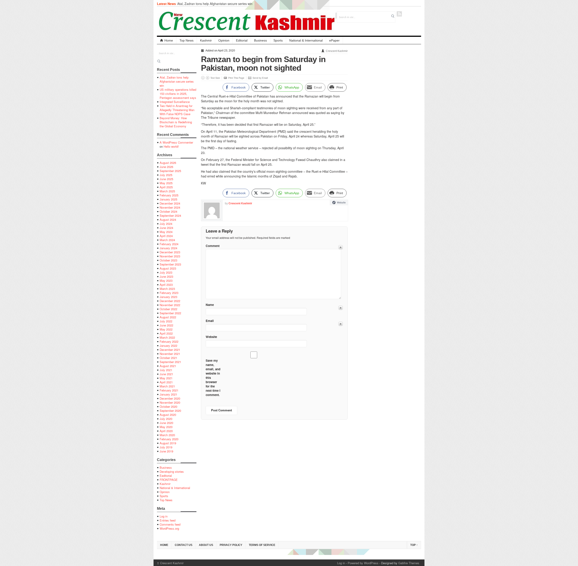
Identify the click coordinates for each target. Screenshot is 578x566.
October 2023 (168, 260)
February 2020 (169, 439)
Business (260, 40)
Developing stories (172, 471)
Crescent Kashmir (337, 51)
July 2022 (166, 321)
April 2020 (166, 431)
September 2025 (170, 171)
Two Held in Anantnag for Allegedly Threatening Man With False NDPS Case (177, 110)
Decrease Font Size (203, 78)
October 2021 (168, 358)
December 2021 (170, 349)
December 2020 (170, 398)
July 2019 (166, 447)
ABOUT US (206, 545)
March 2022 (167, 337)
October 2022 (168, 309)
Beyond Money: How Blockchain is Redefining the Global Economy (176, 122)
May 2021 (166, 378)
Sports (278, 40)
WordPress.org (169, 528)
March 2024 (167, 240)
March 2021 (167, 386)
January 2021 (168, 394)
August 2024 (168, 219)
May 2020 (166, 427)
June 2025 (166, 179)
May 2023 (166, 280)
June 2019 (166, 451)
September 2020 (170, 410)
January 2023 (168, 297)
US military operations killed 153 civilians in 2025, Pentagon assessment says (178, 93)
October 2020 (168, 406)
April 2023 (166, 284)
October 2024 (168, 211)
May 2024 (166, 232)
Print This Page (236, 77)
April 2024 (166, 236)
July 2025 (166, 175)
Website (341, 202)
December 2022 (170, 301)
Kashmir (206, 40)
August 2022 (168, 317)
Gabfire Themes (408, 563)
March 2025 (167, 191)
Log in (164, 516)
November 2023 (170, 256)
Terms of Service (262, 545)
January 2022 (168, 345)
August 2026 (168, 163)
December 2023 (170, 252)
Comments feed (170, 524)
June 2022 (166, 325)
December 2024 (170, 203)
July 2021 (166, 370)
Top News (186, 40)
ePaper (334, 40)
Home (168, 40)
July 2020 (166, 419)
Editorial (241, 40)
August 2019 (168, 443)
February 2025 (169, 195)
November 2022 (170, 305)
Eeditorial (166, 475)
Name (210, 305)
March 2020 (167, 435)
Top (414, 545)
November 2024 (170, 207)
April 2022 (166, 333)
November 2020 (170, 402)
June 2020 (166, 423)
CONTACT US (183, 545)
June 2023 (166, 276)
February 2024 (169, 244)
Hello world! (171, 146)
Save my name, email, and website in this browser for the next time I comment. (213, 377)
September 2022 (170, 313)
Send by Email (260, 77)
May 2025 (166, 183)
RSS (399, 13)
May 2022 (166, 329)
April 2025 (166, 187)
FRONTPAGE (169, 479)
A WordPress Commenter (176, 142)
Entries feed (167, 520)
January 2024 (168, 248)
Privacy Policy (231, 545)
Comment (212, 246)
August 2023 (168, 268)
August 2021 (168, 366)
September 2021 (170, 362)
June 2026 (166, 167)
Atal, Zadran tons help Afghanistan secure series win (214, 3)
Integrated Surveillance (175, 102)
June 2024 (166, 228)
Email (210, 321)
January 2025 (168, 199)
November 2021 (170, 354)
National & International (306, 40)
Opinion (223, 40)
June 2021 (166, 374)
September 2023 (170, 264)
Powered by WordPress (363, 563)
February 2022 (169, 341)
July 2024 (166, 223)
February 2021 (169, 390)
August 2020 (168, 414)
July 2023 (166, 272)
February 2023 (169, 293)
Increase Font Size (208, 78)
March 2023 (167, 288)
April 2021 (166, 382)
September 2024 (170, 215)
